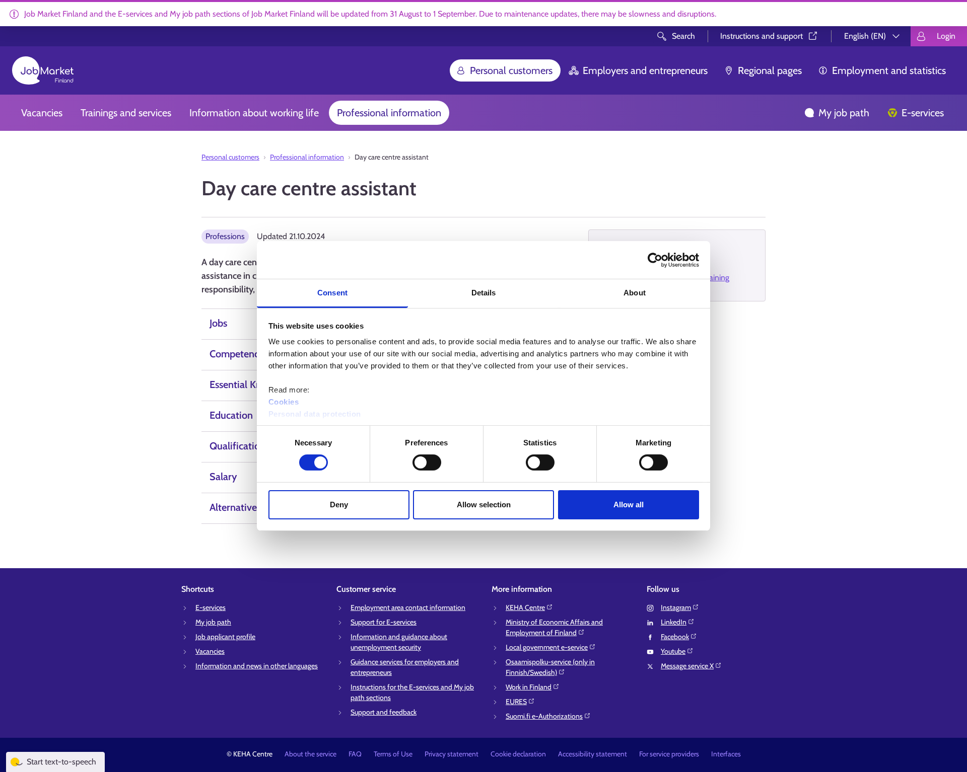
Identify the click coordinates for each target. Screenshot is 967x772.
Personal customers (511, 70)
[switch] (426, 462)
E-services (923, 113)
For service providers (669, 753)
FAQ (355, 753)
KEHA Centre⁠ (525, 607)
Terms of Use (393, 753)
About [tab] (635, 292)
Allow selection (484, 504)
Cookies (283, 402)
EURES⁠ (516, 701)
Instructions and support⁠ (761, 36)
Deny (339, 504)
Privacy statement (451, 753)
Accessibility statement (592, 753)
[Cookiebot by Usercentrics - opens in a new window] (655, 259)
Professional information (389, 113)
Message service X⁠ (687, 665)
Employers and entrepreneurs (645, 70)
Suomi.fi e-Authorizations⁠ (544, 716)
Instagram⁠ (676, 607)
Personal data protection (314, 414)
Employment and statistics (889, 70)
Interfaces (726, 753)
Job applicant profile (225, 636)
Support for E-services (384, 622)
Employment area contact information (408, 607)
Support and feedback (384, 712)
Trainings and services (126, 113)
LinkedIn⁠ (673, 622)
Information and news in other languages (256, 665)
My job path (843, 113)
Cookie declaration (518, 753)
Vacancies (41, 113)
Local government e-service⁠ (547, 647)
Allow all (628, 504)
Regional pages (770, 70)
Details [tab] (483, 292)
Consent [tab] (332, 292)
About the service (310, 753)
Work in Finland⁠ (528, 686)
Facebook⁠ (675, 636)
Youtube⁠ (673, 651)
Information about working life (254, 113)
